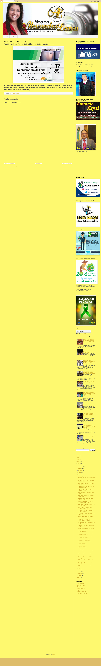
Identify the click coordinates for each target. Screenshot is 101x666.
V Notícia (79, 586)
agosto (79, 472)
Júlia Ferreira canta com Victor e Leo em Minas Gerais (88, 414)
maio (79, 568)
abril (79, 570)
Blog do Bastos (80, 590)
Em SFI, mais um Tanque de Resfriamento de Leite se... (84, 520)
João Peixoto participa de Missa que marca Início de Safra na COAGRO (89, 393)
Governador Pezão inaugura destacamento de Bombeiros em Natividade (89, 361)
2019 (78, 457)
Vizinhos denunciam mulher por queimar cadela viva (85, 508)
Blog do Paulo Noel (81, 588)
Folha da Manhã (80, 583)
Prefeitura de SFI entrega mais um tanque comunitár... (85, 511)
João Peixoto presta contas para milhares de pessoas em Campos (89, 351)
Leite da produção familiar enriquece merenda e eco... (86, 531)
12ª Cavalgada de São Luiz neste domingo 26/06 (85, 490)
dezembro (80, 465)
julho (79, 474)
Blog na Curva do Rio (81, 591)
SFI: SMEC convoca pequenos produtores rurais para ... (84, 540)
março (79, 571)
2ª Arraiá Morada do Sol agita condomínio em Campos (88, 383)
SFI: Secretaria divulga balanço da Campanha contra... (85, 534)
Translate (86, 333)
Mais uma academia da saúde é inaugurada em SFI (85, 537)
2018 (78, 459)
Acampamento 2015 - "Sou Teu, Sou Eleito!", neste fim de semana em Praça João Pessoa (89, 426)
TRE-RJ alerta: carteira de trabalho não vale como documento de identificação (89, 372)
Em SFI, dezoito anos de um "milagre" (86, 528)
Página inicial (39, 163)
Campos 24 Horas (81, 585)
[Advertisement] (38, 150)
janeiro (80, 575)
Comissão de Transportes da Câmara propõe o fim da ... (86, 563)
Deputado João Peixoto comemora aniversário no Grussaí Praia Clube (88, 404)
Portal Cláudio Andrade (82, 593)
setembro (80, 470)
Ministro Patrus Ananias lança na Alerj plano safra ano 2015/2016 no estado (88, 340)
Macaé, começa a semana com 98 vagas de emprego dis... (85, 502)
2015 (78, 577)
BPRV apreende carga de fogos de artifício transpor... (85, 560)
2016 (78, 463)
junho (79, 476)
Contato (13, 36)
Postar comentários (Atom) (13, 166)
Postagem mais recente (9, 163)
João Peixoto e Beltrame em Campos (86, 565)
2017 (78, 461)
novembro (80, 466)
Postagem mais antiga (67, 163)
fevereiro (80, 573)
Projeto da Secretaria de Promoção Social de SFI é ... (85, 499)
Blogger (53, 654)
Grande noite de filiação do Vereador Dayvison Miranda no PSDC (89, 437)
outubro (80, 468)
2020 (78, 456)
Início (6, 36)
